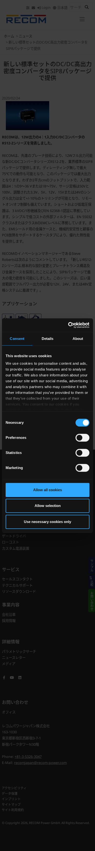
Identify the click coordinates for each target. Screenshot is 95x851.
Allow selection (48, 506)
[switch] (82, 438)
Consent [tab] (17, 339)
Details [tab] (48, 339)
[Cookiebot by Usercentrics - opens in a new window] (68, 325)
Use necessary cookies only (47, 522)
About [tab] (78, 339)
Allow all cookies (47, 490)
